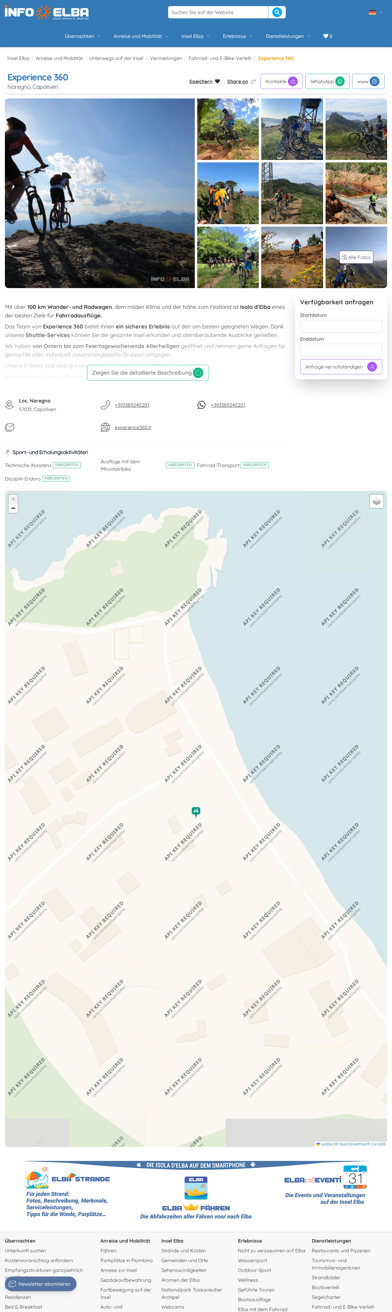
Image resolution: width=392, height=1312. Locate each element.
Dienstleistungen (285, 36)
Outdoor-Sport (254, 1270)
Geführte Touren (256, 1290)
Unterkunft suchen (25, 1250)
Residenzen (18, 1297)
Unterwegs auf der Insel (116, 58)
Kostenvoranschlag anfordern (39, 1260)
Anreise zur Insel (118, 1270)
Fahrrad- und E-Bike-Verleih (220, 58)
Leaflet (326, 1144)
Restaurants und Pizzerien (341, 1250)
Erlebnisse (234, 36)
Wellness (248, 1280)
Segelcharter (326, 1297)
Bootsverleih (326, 1287)
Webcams (172, 1307)
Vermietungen (166, 58)
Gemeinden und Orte (184, 1260)
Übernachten (79, 36)
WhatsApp (322, 81)
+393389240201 (132, 405)
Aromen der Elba (180, 1280)
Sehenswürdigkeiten (183, 1270)
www (362, 81)
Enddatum (312, 339)
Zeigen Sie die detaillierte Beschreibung (142, 372)
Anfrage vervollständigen (334, 367)
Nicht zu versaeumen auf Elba (271, 1250)
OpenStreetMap (352, 1144)
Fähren (108, 1250)
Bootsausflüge (254, 1299)
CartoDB (378, 1144)
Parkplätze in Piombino (126, 1260)
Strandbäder (326, 1277)
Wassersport (252, 1260)
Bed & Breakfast (23, 1307)
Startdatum (313, 315)
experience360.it (133, 427)
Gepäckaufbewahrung (125, 1280)
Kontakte (276, 81)
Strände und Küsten (183, 1250)
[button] (196, 813)
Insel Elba (192, 36)
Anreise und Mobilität (138, 36)
